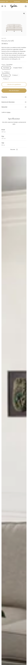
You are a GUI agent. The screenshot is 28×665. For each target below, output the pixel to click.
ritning (8, 112)
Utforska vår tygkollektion (14, 84)
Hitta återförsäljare (14, 90)
